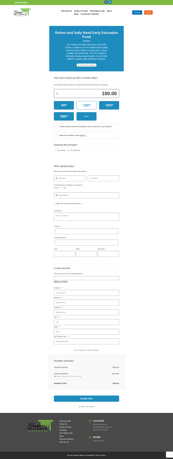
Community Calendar (89, 14)
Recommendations (66, 439)
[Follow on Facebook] (106, 2)
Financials (63, 430)
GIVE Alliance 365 (97, 11)
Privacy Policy (100, 455)
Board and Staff (65, 421)
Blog (76, 14)
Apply (148, 12)
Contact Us (63, 424)
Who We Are (66, 11)
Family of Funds (81, 11)
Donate (137, 12)
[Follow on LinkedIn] (110, 2)
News (109, 11)
